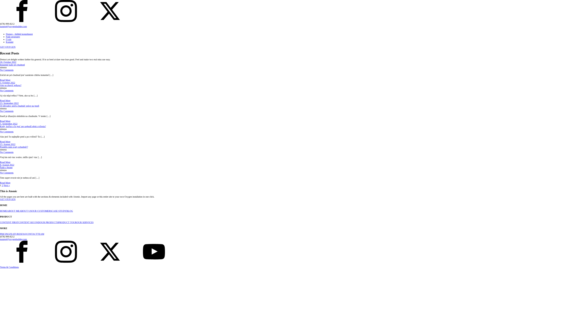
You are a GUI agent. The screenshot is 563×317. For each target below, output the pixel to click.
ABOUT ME (13, 211)
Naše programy (13, 37)
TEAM (40, 234)
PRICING (5, 234)
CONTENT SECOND (29, 222)
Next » (7, 185)
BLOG (69, 211)
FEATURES (15, 234)
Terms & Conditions (9, 267)
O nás (8, 39)
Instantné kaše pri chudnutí (12, 65)
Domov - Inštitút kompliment (19, 34)
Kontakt (9, 42)
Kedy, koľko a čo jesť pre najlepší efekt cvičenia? (23, 126)
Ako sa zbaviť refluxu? (10, 85)
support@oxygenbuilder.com (13, 26)
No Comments (6, 70)
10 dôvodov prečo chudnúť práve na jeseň (19, 106)
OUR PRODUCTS (49, 222)
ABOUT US (25, 211)
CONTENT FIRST (9, 222)
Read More (5, 80)
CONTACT (31, 234)
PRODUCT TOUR (67, 222)
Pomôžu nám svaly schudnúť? (14, 147)
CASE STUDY (59, 211)
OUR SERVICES (85, 222)
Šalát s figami (6, 167)
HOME (3, 211)
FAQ (23, 234)
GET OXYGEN (8, 47)
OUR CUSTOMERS (42, 211)
